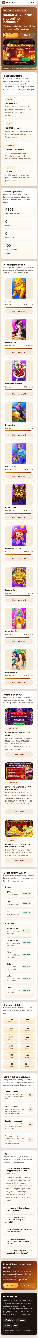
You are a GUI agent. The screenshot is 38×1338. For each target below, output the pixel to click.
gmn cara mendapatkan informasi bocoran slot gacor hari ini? (17, 1241)
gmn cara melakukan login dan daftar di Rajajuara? (17, 1209)
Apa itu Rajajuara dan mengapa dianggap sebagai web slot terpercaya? (17, 1170)
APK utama (9, 1320)
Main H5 (27, 35)
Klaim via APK (19, 754)
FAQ (16, 1325)
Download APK (11, 1285)
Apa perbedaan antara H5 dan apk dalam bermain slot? (18, 1230)
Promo (7, 1325)
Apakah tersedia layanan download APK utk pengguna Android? (16, 1219)
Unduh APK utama (8, 35)
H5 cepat (21, 1320)
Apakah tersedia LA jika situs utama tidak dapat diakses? (16, 1252)
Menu (33, 3)
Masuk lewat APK (19, 311)
